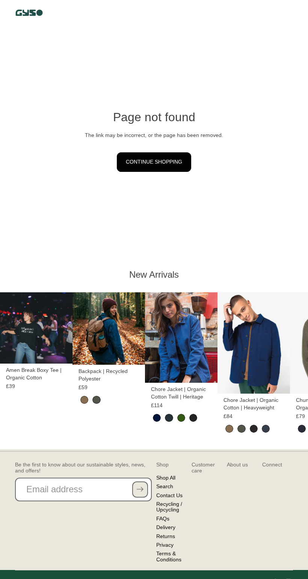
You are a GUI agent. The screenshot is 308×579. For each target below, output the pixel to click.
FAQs (162, 519)
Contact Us (169, 495)
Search (164, 486)
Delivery (165, 527)
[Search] (252, 13)
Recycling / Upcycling (169, 507)
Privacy (165, 545)
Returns (165, 536)
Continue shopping (154, 162)
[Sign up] (140, 489)
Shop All (165, 478)
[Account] (268, 13)
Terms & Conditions (168, 556)
